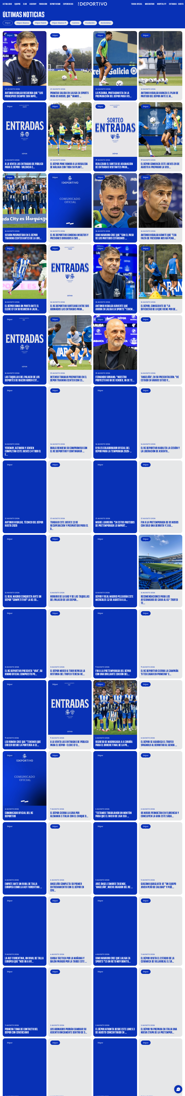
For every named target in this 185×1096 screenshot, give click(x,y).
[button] (178, 1089)
